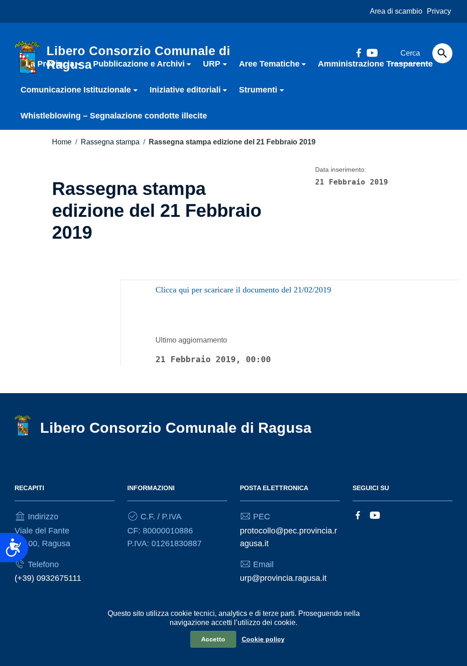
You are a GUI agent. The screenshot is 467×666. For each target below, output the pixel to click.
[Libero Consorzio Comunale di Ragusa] (23, 425)
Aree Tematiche (269, 63)
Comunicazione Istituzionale (76, 89)
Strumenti (258, 89)
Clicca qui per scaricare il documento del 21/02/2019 (243, 289)
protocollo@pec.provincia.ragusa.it (288, 537)
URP (211, 63)
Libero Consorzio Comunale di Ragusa (175, 428)
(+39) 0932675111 (48, 578)
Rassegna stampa (110, 142)
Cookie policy (263, 639)
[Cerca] (442, 53)
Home (62, 142)
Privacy (439, 11)
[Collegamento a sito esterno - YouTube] (374, 514)
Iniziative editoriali (185, 89)
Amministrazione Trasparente (375, 63)
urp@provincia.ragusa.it (283, 578)
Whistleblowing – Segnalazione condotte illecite (114, 115)
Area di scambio (396, 11)
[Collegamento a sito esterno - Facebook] (358, 514)
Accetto (213, 639)
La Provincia (50, 63)
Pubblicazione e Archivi (139, 63)
